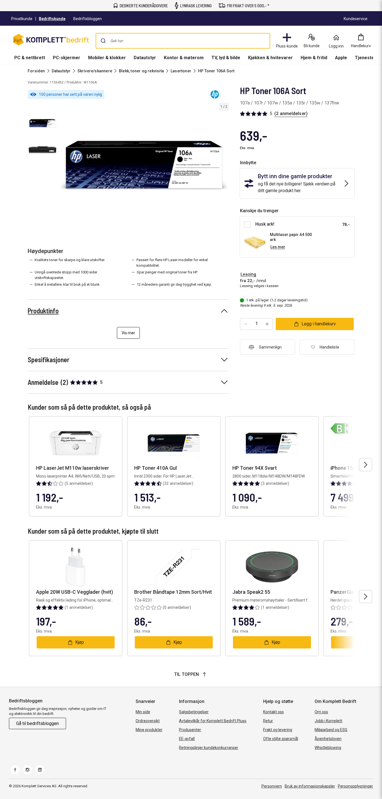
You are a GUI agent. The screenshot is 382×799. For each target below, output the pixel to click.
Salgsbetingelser (194, 712)
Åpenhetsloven (328, 738)
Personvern (271, 786)
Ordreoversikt (148, 721)
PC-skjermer (66, 57)
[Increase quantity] (267, 324)
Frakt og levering (277, 730)
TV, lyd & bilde (225, 57)
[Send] (103, 40)
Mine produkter (149, 730)
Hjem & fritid (314, 57)
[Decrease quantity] (245, 324)
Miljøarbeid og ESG (331, 730)
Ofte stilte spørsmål (280, 738)
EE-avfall (187, 738)
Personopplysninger (355, 786)
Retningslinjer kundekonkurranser (208, 747)
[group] (144, 165)
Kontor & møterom (184, 57)
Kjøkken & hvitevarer (270, 57)
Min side (143, 712)
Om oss (321, 712)
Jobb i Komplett (328, 721)
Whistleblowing (328, 747)
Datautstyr (145, 57)
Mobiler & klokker (107, 57)
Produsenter (190, 730)
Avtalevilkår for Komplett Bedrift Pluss (212, 721)
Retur (268, 721)
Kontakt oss (273, 712)
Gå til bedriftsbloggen (37, 723)
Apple (341, 57)
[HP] (215, 94)
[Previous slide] (64, 166)
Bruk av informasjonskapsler (310, 786)
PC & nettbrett (29, 57)
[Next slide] (224, 166)
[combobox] (183, 41)
